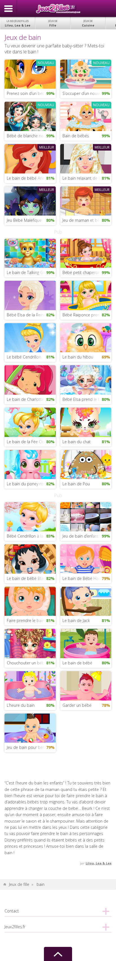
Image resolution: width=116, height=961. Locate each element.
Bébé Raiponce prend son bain (87, 315)
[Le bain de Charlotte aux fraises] (30, 379)
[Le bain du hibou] (85, 337)
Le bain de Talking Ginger (29, 272)
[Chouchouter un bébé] (30, 643)
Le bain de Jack (76, 620)
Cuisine (88, 23)
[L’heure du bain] (30, 685)
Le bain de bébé (77, 663)
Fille (52, 23)
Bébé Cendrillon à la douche (31, 536)
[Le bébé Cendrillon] (30, 337)
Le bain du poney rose (27, 483)
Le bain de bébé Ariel (26, 178)
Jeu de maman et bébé (83, 220)
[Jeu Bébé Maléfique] (30, 200)
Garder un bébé (77, 705)
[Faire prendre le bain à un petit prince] (30, 600)
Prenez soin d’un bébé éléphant (31, 93)
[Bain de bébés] (85, 116)
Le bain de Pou (76, 483)
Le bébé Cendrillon (24, 357)
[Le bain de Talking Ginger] (30, 252)
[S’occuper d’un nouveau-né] (85, 73)
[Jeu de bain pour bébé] (30, 727)
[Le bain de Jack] (85, 600)
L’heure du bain (21, 705)
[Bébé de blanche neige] (30, 116)
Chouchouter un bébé (27, 663)
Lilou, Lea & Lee (17, 23)
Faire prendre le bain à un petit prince (31, 620)
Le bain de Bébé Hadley (84, 578)
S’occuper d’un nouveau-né (87, 93)
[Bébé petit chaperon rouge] (85, 252)
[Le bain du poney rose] (30, 464)
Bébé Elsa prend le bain (84, 399)
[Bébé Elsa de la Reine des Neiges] (30, 295)
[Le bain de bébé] (85, 643)
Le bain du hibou (78, 357)
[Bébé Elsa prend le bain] (85, 379)
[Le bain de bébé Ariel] (30, 158)
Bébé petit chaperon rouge (87, 272)
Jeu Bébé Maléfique (24, 220)
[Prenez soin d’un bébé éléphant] (30, 73)
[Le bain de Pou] (85, 464)
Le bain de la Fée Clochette (31, 441)
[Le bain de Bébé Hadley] (85, 558)
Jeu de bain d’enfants (82, 536)
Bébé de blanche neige (27, 135)
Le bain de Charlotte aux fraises (31, 399)
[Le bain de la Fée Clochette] (30, 422)
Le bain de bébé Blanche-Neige (31, 578)
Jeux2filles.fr (58, 8)
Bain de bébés (76, 135)
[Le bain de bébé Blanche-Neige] (30, 558)
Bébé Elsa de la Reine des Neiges (31, 315)
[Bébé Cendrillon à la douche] (30, 516)
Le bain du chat (77, 441)
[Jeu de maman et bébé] (85, 200)
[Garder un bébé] (85, 685)
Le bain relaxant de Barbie (86, 178)
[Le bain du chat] (85, 422)
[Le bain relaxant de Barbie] (85, 158)
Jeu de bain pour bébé (27, 747)
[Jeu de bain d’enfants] (85, 516)
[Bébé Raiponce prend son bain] (85, 295)
